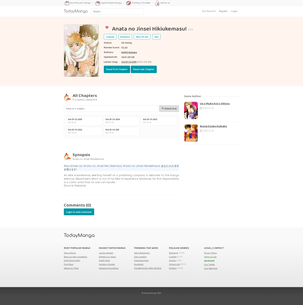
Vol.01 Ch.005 (128, 62)
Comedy (110, 37)
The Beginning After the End (147, 268)
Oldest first (170, 109)
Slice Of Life (142, 37)
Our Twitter (209, 264)
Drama (172, 260)
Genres (163, 3)
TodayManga (79, 235)
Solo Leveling (140, 257)
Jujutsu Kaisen (106, 253)
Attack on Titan (71, 268)
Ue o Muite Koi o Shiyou (215, 103)
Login (234, 11)
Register (223, 11)
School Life (174, 264)
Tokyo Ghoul (70, 253)
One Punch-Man (72, 260)
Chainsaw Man (141, 260)
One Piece (68, 264)
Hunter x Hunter (107, 264)
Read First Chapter (117, 69)
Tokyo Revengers (142, 253)
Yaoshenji (138, 264)
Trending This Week (141, 3)
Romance (125, 37)
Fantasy (173, 268)
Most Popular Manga (80, 3)
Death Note (104, 260)
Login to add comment (79, 212)
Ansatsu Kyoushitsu (109, 268)
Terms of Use (210, 257)
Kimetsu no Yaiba (107, 257)
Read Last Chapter (143, 69)
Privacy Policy (210, 253)
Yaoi (156, 37)
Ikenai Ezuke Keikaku (213, 126)
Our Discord (208, 11)
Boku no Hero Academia (75, 257)
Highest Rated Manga (111, 3)
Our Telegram (210, 268)
